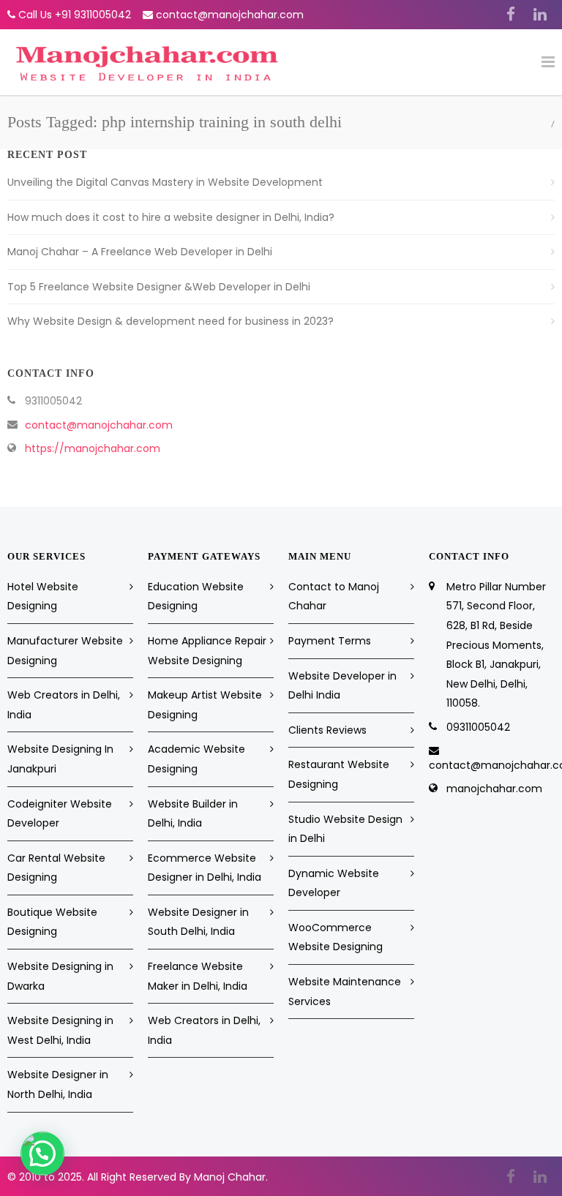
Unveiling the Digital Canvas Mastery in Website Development (165, 182)
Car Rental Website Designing (56, 868)
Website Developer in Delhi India (342, 686)
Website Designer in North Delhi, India (57, 1084)
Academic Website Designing (196, 759)
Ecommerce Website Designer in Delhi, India (204, 868)
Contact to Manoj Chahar (333, 596)
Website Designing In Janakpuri (60, 759)
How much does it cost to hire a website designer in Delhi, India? (170, 217)
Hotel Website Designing (42, 596)
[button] (42, 1154)
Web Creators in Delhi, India (63, 705)
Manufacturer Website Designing (65, 650)
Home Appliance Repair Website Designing (207, 650)
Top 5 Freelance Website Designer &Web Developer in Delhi (158, 286)
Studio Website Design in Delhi (345, 829)
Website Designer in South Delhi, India (198, 922)
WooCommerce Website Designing (335, 937)
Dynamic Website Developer (333, 883)
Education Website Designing (196, 596)
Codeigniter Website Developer (59, 814)
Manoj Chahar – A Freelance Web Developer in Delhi (139, 251)
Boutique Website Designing (52, 922)
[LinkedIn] (540, 14)
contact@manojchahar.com (230, 14)
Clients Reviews (327, 730)
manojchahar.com (494, 788)
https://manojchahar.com (92, 448)
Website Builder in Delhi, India (193, 814)
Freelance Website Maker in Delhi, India (197, 976)
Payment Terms (329, 640)
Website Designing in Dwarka (60, 976)
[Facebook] (510, 14)
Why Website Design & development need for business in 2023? (170, 321)
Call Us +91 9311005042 (74, 14)
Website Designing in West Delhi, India (60, 1030)
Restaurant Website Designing (338, 774)
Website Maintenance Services (344, 991)
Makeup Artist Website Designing (205, 705)
